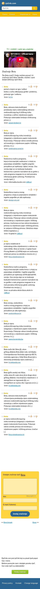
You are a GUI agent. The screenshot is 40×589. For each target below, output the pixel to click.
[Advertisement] (20, 31)
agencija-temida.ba (16, 339)
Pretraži (12, 14)
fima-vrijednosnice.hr (16, 257)
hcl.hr (11, 97)
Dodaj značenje (20, 572)
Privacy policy (7, 583)
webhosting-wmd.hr (16, 149)
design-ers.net (14, 200)
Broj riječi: (30, 496)
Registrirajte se (25, 14)
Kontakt (18, 583)
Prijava (34, 14)
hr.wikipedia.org (14, 362)
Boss (34, 522)
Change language (31, 583)
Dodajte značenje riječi (14, 475)
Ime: (4, 496)
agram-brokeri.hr (15, 123)
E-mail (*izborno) (9, 505)
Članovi (4, 14)
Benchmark (8, 522)
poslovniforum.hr (15, 313)
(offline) (29, 182)
